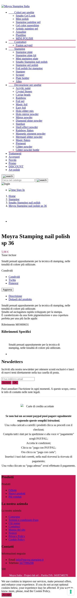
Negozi (13, 532)
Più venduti (15, 496)
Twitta (12, 279)
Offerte (13, 490)
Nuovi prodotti (17, 493)
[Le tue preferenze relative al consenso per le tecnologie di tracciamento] (70, 591)
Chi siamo (14, 523)
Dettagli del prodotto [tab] (20, 299)
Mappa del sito (17, 529)
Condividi (14, 276)
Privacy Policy (17, 536)
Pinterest (13, 283)
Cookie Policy (17, 539)
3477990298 (26, 562)
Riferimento (8, 324)
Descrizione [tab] (15, 296)
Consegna (14, 516)
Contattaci (14, 526)
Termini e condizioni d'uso (23, 519)
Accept (6, 594)
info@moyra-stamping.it (30, 559)
